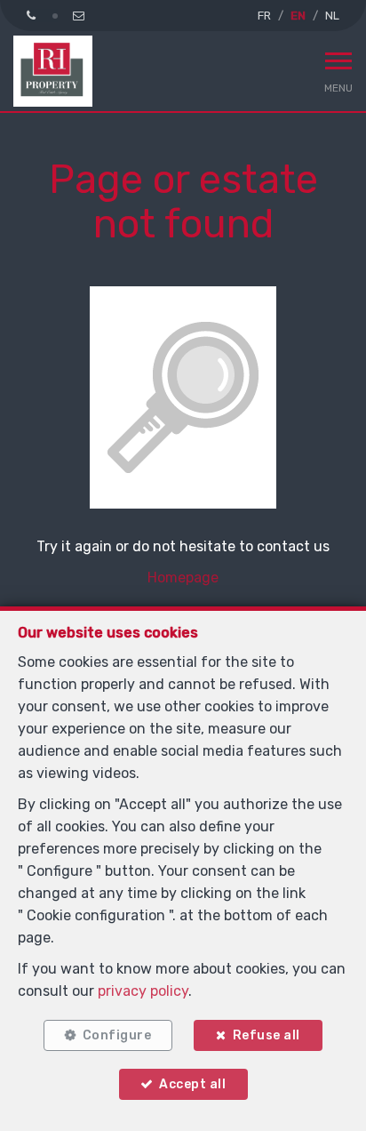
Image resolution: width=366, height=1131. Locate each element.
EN (298, 15)
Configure (117, 1035)
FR (264, 15)
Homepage (183, 577)
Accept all (192, 1084)
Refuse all (266, 1035)
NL (332, 15)
